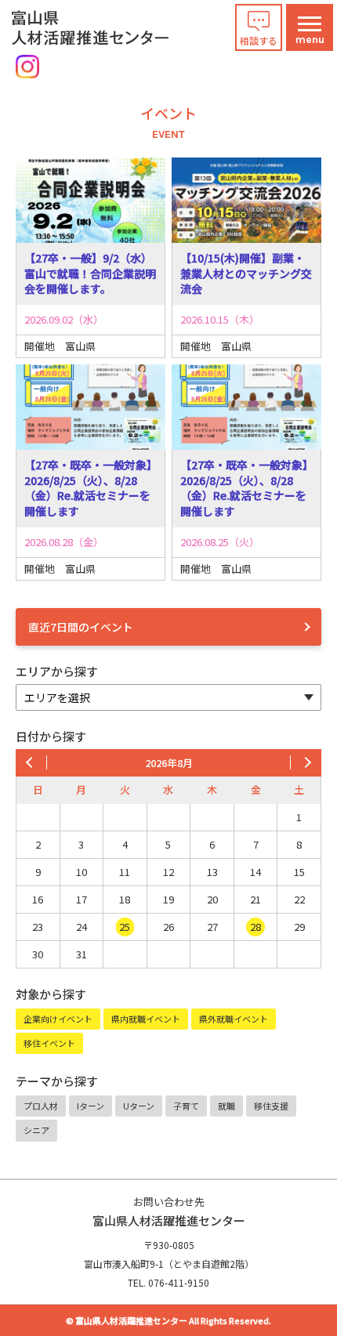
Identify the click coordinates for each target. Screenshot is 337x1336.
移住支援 (271, 1105)
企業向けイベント (58, 1018)
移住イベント (49, 1043)
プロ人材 (41, 1105)
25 (124, 926)
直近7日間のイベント (80, 627)
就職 (226, 1105)
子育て (186, 1105)
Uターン (138, 1105)
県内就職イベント (145, 1018)
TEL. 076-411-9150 (168, 1282)
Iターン (90, 1105)
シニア (36, 1130)
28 (255, 926)
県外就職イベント (233, 1018)
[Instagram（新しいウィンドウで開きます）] (27, 66)
